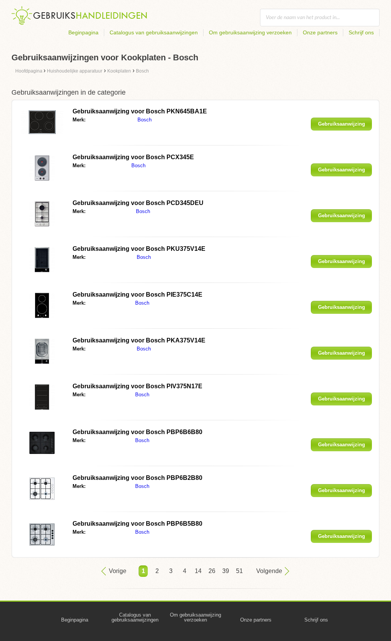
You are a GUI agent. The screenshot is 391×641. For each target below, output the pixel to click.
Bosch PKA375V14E (139, 340)
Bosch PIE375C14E (137, 294)
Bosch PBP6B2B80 (137, 478)
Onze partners (320, 32)
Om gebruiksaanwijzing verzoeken (250, 32)
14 (198, 571)
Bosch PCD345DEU (138, 203)
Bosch (144, 120)
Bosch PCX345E (133, 157)
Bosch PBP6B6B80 (137, 432)
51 (239, 571)
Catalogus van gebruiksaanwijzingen (154, 32)
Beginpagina (83, 32)
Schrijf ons (361, 32)
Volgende (269, 571)
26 (211, 571)
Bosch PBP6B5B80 (137, 523)
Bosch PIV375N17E (137, 386)
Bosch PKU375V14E (139, 248)
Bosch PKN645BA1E (140, 111)
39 (225, 571)
